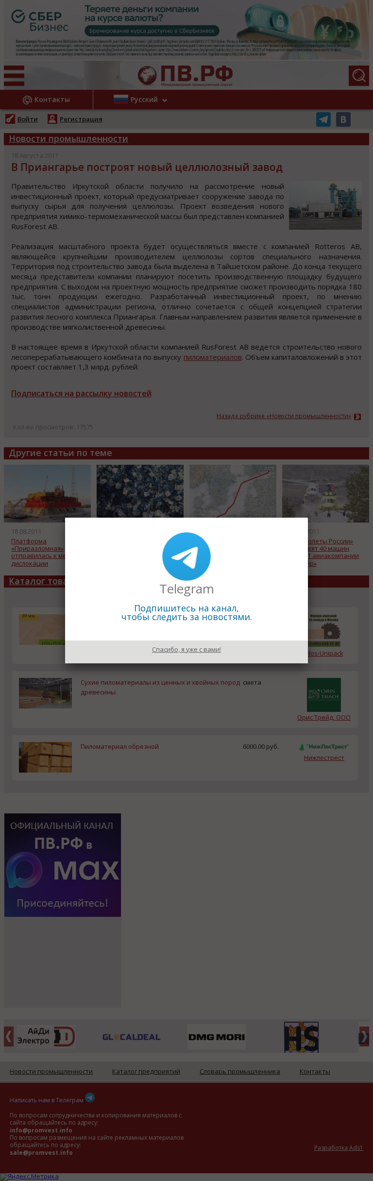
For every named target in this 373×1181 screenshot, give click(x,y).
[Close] (308, 517)
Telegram (186, 588)
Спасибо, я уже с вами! (186, 649)
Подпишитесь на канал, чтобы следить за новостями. (186, 612)
